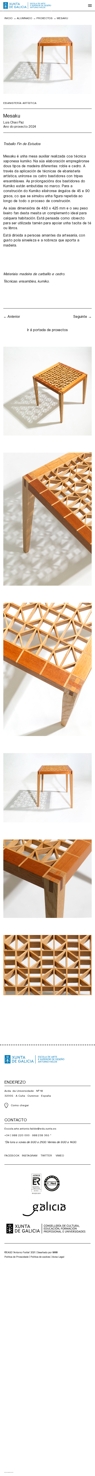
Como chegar (20, 1105)
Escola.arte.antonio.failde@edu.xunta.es (30, 1128)
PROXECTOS (44, 18)
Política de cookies (40, 1256)
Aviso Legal (58, 1256)
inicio (8, 18)
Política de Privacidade (16, 1256)
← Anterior (11, 316)
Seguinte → (82, 316)
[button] (90, 5)
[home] (27, 5)
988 (55, 1252)
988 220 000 (21, 1135)
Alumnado (24, 18)
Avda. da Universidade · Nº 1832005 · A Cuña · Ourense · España (27, 1093)
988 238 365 (40, 1135)
